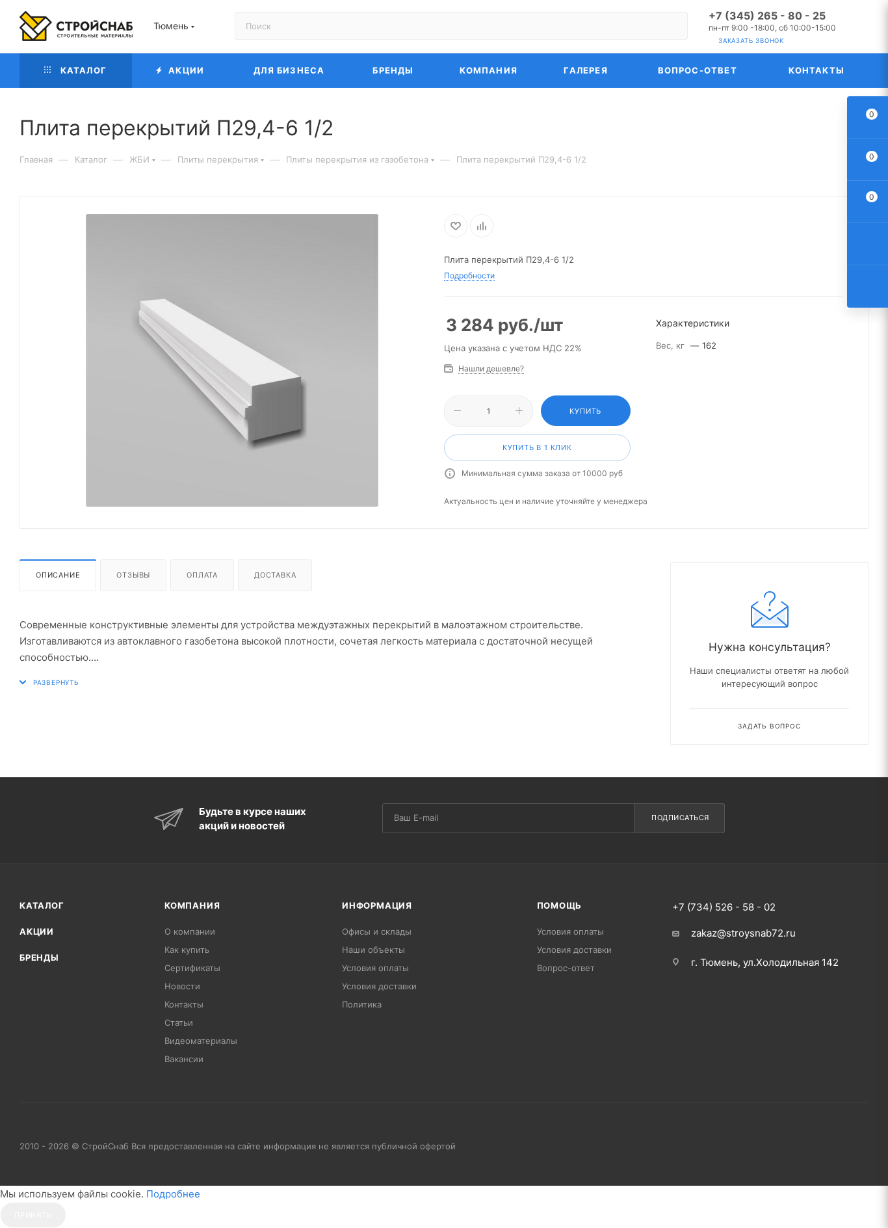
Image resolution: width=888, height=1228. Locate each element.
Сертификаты (192, 968)
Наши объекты (373, 949)
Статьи (178, 1022)
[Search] (672, 26)
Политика (362, 1004)
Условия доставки (379, 986)
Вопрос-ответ (566, 968)
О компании (189, 931)
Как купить (186, 949)
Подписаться (680, 817)
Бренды (39, 957)
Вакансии (183, 1059)
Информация (377, 905)
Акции (37, 931)
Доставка (275, 575)
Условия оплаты (375, 968)
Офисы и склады (376, 931)
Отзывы (133, 575)
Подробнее (173, 1194)
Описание (58, 575)
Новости (182, 986)
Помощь (559, 905)
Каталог (42, 905)
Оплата (202, 575)
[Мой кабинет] (862, 29)
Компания (192, 905)
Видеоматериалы (200, 1040)
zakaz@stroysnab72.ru (743, 933)
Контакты (183, 1004)
